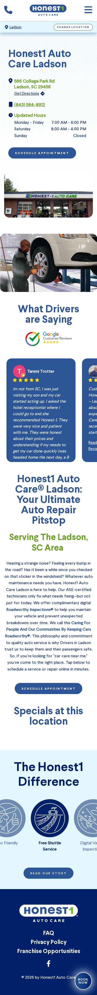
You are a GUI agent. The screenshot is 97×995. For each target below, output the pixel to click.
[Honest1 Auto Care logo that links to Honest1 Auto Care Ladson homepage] (48, 10)
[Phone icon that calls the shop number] (8, 11)
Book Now (83, 981)
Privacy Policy (48, 942)
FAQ (48, 933)
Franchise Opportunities (48, 951)
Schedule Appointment (42, 153)
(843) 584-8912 (29, 104)
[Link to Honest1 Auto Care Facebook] (48, 965)
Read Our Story (48, 873)
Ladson (15, 27)
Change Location (73, 27)
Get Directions (26, 93)
